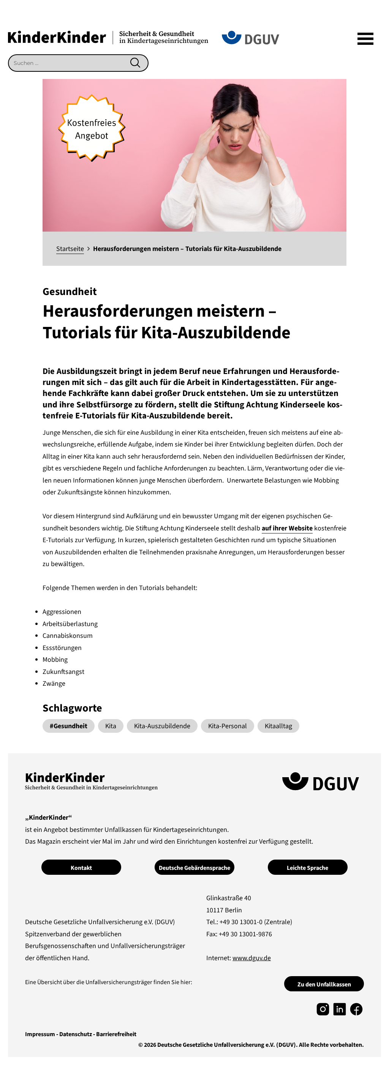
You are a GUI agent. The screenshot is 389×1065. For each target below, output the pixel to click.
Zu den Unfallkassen (324, 984)
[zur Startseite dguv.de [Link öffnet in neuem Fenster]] (250, 37)
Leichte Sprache (307, 868)
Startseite (70, 249)
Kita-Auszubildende (162, 726)
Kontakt (81, 868)
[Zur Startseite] (108, 37)
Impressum (40, 1034)
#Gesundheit (68, 726)
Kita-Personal (227, 726)
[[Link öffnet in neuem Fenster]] (322, 1009)
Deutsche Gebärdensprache (194, 868)
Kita (110, 726)
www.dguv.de (251, 958)
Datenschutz (75, 1034)
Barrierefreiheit (116, 1034)
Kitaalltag (278, 726)
